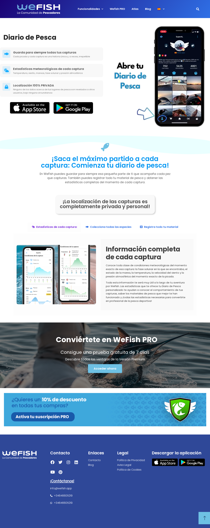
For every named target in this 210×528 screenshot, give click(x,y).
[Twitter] (60, 462)
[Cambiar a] (161, 9)
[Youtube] (52, 472)
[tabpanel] (105, 274)
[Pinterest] (60, 472)
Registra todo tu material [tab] (160, 227)
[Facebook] (52, 462)
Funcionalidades (89, 9)
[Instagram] (68, 462)
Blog (148, 9)
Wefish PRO (117, 9)
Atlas (135, 9)
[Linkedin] (76, 462)
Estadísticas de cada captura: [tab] (56, 227)
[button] (197, 9)
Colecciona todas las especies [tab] (110, 227)
